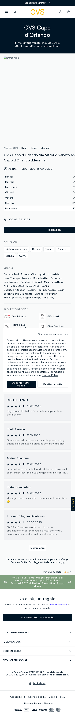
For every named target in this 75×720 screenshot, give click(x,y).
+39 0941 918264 (19, 219)
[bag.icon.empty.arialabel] (69, 11)
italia (24, 147)
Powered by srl (57, 571)
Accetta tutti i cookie (21, 384)
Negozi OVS (11, 147)
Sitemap (49, 703)
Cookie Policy (57, 696)
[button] (73, 504)
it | (39, 683)
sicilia (34, 147)
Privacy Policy (32, 703)
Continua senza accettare (53, 333)
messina (45, 147)
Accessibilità (17, 696)
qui (62, 562)
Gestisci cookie (37, 696)
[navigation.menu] (6, 11)
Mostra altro (38, 547)
